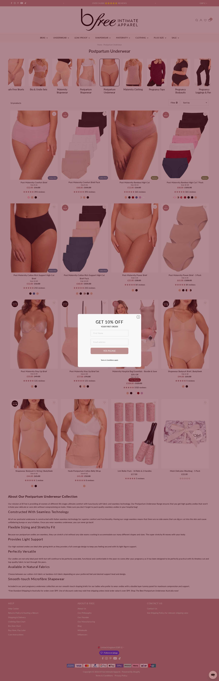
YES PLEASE (109, 351)
